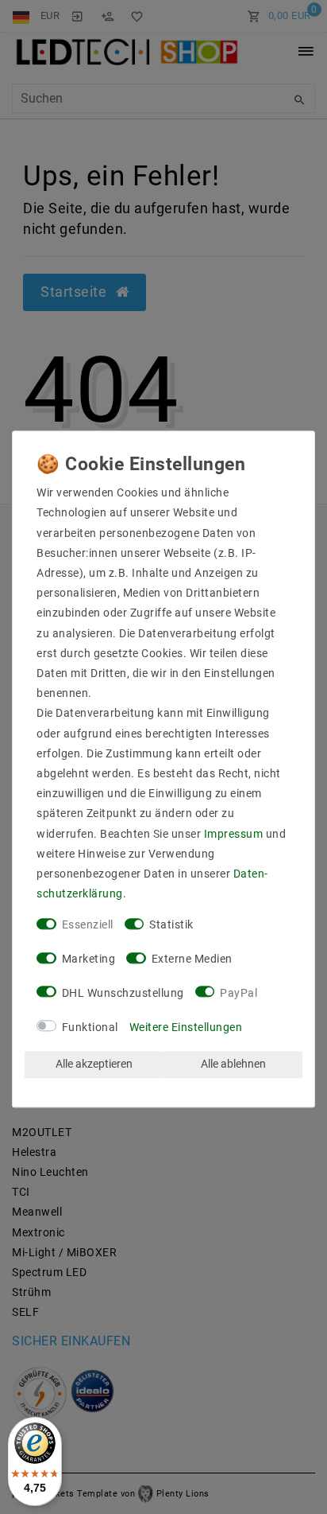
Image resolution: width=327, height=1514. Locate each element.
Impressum (234, 833)
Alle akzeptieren (94, 1064)
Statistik (171, 925)
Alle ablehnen (233, 1064)
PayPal (238, 993)
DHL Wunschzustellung (123, 993)
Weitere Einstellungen (186, 1027)
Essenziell (87, 925)
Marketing (89, 959)
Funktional (90, 1027)
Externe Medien (192, 959)
